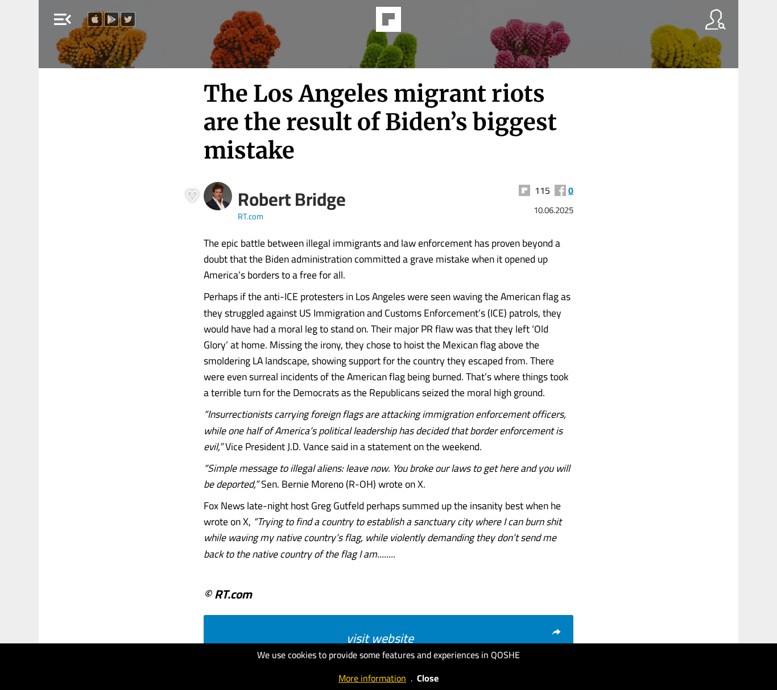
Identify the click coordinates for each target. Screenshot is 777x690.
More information (372, 678)
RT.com (250, 216)
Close (428, 678)
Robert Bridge (292, 199)
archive (417, 23)
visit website (380, 638)
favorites (357, 23)
